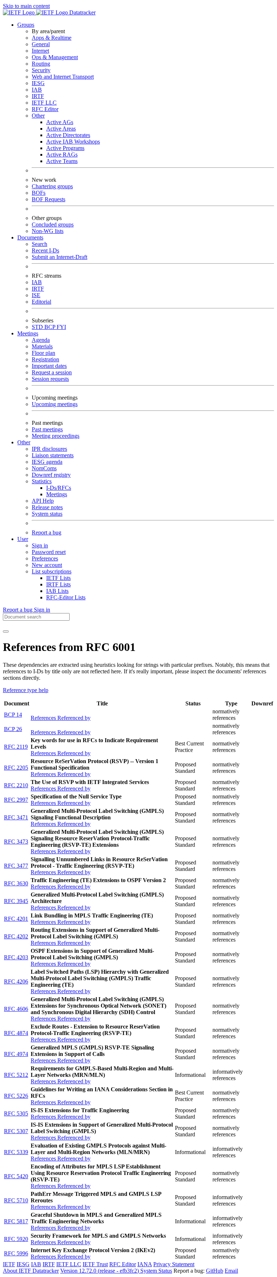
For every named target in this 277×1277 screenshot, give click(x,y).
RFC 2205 (16, 768)
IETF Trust (95, 1264)
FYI (61, 327)
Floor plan (43, 353)
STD (38, 327)
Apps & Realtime (51, 38)
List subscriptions (51, 571)
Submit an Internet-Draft (59, 257)
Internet (40, 51)
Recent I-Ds (45, 250)
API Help (43, 501)
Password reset (49, 552)
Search (39, 244)
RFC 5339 (16, 1152)
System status (47, 514)
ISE (36, 295)
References (44, 718)
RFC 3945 (16, 901)
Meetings (56, 494)
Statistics (42, 481)
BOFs (38, 193)
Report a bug (46, 532)
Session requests (50, 379)
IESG (38, 83)
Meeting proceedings (55, 436)
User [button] (22, 539)
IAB (37, 90)
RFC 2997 (16, 800)
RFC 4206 (16, 981)
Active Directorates (68, 135)
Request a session (52, 372)
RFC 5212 (16, 1075)
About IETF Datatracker (31, 1271)
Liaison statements (53, 455)
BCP (50, 327)
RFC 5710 (16, 1200)
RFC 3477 (16, 866)
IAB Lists (57, 591)
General (41, 44)
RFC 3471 (16, 817)
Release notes (47, 507)
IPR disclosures (49, 449)
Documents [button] (30, 237)
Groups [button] (25, 25)
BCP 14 (13, 715)
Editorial (41, 302)
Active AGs (59, 122)
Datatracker (82, 12)
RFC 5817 (16, 1221)
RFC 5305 (16, 1113)
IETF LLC (44, 103)
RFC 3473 (16, 841)
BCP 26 (13, 729)
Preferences (45, 558)
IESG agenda (47, 462)
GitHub (214, 1271)
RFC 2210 (16, 785)
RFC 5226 (16, 1096)
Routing (41, 64)
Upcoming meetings (55, 404)
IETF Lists (58, 578)
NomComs (44, 468)
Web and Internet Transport (63, 77)
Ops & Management (55, 57)
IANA (144, 1264)
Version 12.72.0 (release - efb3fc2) (100, 1271)
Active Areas (61, 129)
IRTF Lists (58, 584)
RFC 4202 (16, 936)
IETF (9, 1264)
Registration (45, 359)
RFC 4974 (16, 1054)
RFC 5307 (16, 1131)
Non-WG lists (47, 231)
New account (47, 565)
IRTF (38, 96)
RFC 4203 (16, 957)
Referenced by (74, 718)
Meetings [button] (27, 333)
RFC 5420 (16, 1176)
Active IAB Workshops (73, 141)
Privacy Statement (173, 1264)
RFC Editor (45, 109)
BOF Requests (48, 199)
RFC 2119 (16, 747)
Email (231, 1271)
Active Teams (62, 161)
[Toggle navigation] (6, 631)
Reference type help (25, 690)
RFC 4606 (16, 1009)
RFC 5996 (16, 1253)
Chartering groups (52, 186)
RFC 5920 (16, 1239)
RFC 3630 (16, 883)
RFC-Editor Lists (65, 597)
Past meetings (47, 429)
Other (38, 116)
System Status (156, 1271)
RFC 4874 (16, 1033)
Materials (42, 346)
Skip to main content (26, 6)
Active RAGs (62, 154)
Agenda (41, 340)
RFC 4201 (16, 919)
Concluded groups (53, 224)
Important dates (49, 366)
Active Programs (65, 148)
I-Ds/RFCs (58, 488)
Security (41, 70)
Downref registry (51, 475)
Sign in (40, 545)
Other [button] (23, 442)
